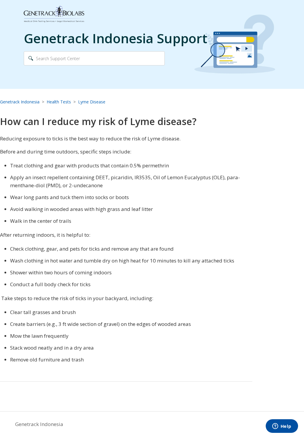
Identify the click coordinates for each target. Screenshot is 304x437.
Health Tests (59, 102)
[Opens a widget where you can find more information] (281, 426)
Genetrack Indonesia (19, 102)
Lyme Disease (91, 102)
